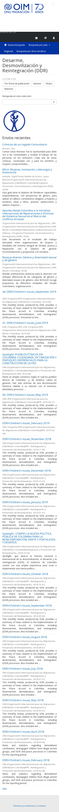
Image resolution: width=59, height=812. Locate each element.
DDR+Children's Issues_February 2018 (26, 760)
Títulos (48, 83)
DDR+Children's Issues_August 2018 (24, 637)
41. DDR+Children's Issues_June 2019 (25, 323)
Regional (8, 51)
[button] (45, 37)
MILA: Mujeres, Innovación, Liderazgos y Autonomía (27, 171)
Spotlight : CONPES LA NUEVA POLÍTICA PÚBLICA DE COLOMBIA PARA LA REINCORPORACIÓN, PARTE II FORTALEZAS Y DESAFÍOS (28, 538)
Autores (37, 83)
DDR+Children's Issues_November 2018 (26, 439)
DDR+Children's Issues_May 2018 (23, 700)
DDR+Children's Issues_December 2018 (26, 470)
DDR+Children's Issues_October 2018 (25, 574)
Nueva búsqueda (16, 44)
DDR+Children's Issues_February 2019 (26, 423)
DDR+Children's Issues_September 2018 (27, 605)
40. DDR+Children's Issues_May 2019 (25, 395)
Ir (54, 101)
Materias (8, 88)
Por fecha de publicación (16, 83)
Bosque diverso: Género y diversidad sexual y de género (29, 258)
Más (4, 788)
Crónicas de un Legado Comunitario (24, 144)
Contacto (42, 806)
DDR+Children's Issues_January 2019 (25, 502)
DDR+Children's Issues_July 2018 (22, 668)
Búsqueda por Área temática (31, 51)
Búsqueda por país (38, 44)
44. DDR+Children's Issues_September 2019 (29, 291)
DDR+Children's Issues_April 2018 (23, 731)
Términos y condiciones (24, 806)
